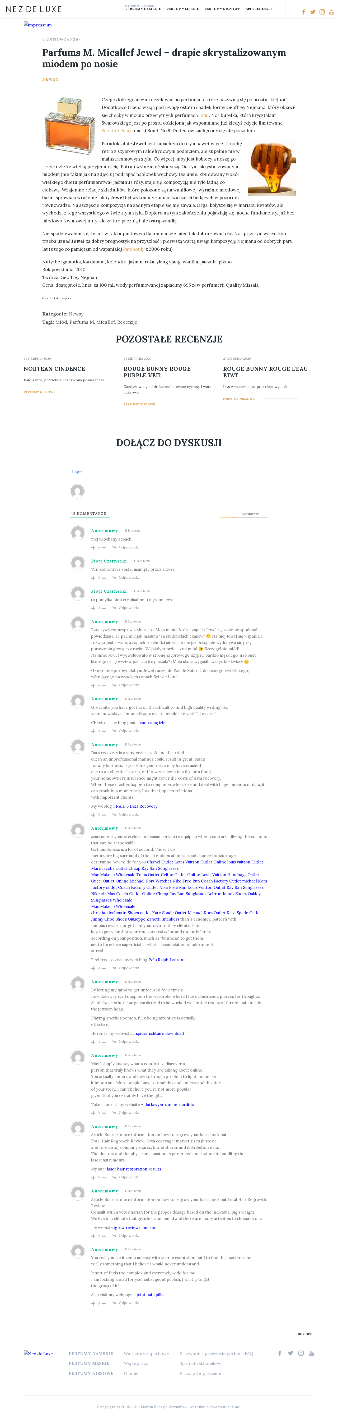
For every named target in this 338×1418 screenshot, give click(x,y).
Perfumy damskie (143, 9)
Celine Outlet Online (180, 874)
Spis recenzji (259, 9)
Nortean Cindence (54, 368)
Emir (204, 115)
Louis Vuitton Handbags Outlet (230, 874)
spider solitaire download (160, 1033)
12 (290, 78)
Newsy (50, 79)
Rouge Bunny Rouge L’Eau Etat (265, 372)
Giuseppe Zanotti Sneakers (153, 919)
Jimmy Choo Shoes (109, 919)
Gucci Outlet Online (110, 881)
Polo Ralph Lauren (165, 959)
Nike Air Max (103, 893)
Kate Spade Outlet (169, 912)
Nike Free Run (186, 881)
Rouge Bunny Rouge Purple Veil (157, 372)
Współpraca (136, 1363)
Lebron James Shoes (227, 893)
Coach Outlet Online (135, 893)
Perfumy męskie (182, 9)
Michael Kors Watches (151, 881)
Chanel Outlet (160, 861)
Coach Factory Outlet (221, 881)
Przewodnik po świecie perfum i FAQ (216, 1353)
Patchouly (133, 249)
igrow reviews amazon (135, 1227)
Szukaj (291, 9)
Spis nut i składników (200, 1363)
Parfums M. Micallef (92, 322)
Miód (61, 322)
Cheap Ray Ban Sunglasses (153, 868)
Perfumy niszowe (222, 9)
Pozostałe (279, 9)
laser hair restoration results (134, 1169)
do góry (305, 1334)
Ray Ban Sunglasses (245, 887)
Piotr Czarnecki (109, 561)
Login (76, 471)
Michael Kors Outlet (207, 912)
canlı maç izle (153, 722)
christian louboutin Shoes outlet (121, 912)
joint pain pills (150, 1294)
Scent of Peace (117, 131)
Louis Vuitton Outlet (206, 887)
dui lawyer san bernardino (169, 1104)
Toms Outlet (148, 874)
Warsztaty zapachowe (146, 1353)
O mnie (131, 1373)
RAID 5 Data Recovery (136, 806)
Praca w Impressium (200, 1373)
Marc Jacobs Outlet (109, 868)
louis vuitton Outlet (245, 861)
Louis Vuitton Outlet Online (200, 861)
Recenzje (127, 322)
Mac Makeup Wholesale (113, 874)
